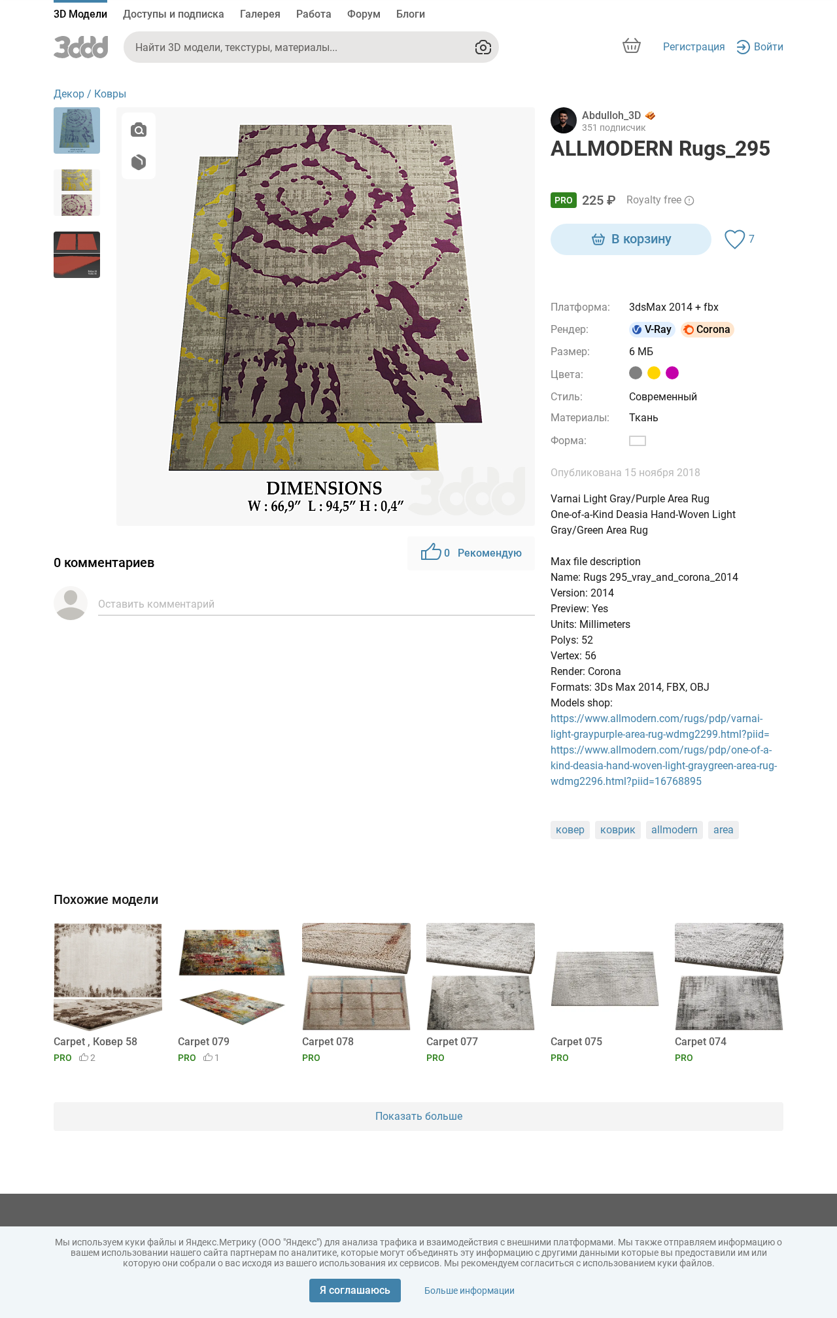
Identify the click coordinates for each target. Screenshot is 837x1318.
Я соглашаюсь (355, 1290)
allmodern (674, 830)
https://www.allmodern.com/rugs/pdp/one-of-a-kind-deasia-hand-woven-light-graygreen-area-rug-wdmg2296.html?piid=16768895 (664, 766)
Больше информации (469, 1290)
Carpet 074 (700, 1041)
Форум (364, 14)
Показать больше (418, 1116)
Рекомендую (483, 553)
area (723, 830)
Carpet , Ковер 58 (95, 1041)
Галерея (260, 14)
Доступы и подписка (173, 14)
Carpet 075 (576, 1041)
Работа (314, 14)
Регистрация (694, 47)
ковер (570, 830)
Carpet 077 (452, 1041)
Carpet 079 (204, 1041)
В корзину (641, 239)
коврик (618, 830)
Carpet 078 (328, 1041)
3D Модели (80, 14)
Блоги (410, 14)
